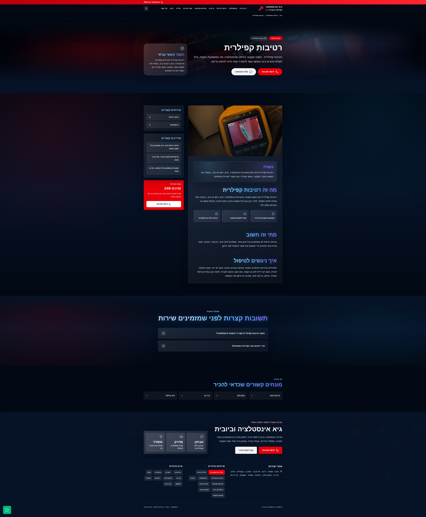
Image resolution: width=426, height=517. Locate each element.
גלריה (178, 8)
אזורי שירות (187, 8)
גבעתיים (158, 472)
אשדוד (148, 478)
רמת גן (168, 472)
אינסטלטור (203, 478)
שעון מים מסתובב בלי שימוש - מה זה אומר (164, 169)
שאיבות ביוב (204, 490)
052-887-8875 (268, 72)
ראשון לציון (168, 478)
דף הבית (243, 8)
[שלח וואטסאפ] (7, 510)
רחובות (157, 478)
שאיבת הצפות (218, 495)
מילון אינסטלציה (271, 15)
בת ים (179, 478)
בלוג (171, 8)
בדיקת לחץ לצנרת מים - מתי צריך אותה (165, 158)
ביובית (211, 8)
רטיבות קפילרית (258, 15)
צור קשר (164, 8)
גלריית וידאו (201, 472)
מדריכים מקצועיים (216, 472)
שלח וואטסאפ (241, 72)
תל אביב (178, 472)
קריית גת (168, 484)
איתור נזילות (221, 8)
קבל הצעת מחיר (246, 450)
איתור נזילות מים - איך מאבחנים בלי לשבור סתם (164, 147)
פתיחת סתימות (200, 8)
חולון (149, 472)
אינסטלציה (233, 8)
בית (281, 15)
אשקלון (178, 484)
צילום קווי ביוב (218, 490)
